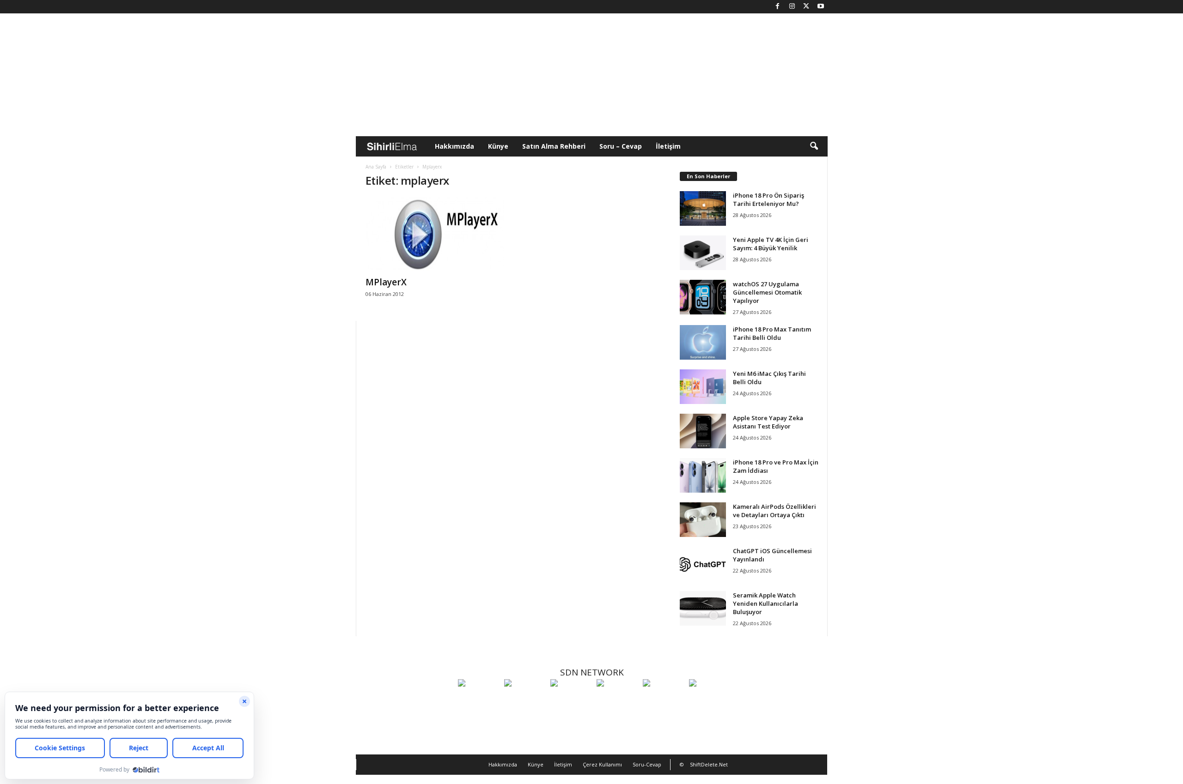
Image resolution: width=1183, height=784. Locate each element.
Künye (498, 146)
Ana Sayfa (376, 166)
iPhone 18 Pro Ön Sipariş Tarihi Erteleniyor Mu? (768, 199)
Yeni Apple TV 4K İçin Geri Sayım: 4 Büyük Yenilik (770, 243)
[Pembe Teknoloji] (663, 700)
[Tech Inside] (617, 700)
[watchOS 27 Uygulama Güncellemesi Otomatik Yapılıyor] (703, 297)
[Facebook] (777, 6)
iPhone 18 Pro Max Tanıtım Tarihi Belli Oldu (772, 333)
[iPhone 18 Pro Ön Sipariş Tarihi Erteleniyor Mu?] (703, 208)
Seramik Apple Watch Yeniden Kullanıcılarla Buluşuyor (765, 603)
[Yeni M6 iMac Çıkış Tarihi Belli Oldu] (703, 386)
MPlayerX (386, 282)
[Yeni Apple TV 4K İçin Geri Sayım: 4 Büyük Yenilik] (703, 252)
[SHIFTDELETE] (479, 700)
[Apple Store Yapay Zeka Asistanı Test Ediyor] (703, 431)
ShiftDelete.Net (709, 764)
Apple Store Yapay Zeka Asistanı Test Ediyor (768, 422)
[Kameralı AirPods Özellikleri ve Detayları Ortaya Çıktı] (703, 519)
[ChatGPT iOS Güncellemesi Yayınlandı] (703, 564)
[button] (814, 146)
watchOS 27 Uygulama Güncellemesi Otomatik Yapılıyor (767, 292)
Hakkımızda (454, 146)
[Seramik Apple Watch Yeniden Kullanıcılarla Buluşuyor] (703, 608)
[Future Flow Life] (710, 700)
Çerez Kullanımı (602, 764)
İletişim (668, 146)
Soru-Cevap (647, 764)
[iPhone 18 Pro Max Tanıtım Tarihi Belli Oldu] (703, 342)
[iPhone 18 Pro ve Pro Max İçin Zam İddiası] (703, 475)
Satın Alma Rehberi (553, 146)
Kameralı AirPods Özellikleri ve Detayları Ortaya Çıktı (774, 510)
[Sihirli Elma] (525, 700)
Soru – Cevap (620, 146)
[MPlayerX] (435, 234)
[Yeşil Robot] (571, 700)
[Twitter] (806, 6)
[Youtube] (820, 6)
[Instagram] (792, 6)
